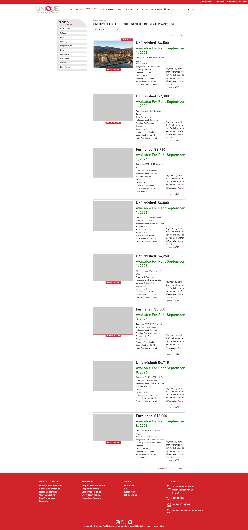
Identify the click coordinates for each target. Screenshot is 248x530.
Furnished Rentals (91, 498)
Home (70, 10)
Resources (129, 491)
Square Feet (65, 63)
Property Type (66, 46)
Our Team (128, 10)
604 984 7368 (206, 1)
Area (62, 37)
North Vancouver (48, 491)
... (174, 36)
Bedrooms (64, 54)
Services (88, 481)
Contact (139, 10)
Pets (62, 50)
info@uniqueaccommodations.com (232, 1)
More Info (171, 90)
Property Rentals (90, 488)
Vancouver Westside (49, 488)
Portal (158, 10)
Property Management (111, 10)
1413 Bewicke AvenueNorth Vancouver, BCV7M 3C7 (183, 489)
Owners (78, 10)
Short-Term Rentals (92, 494)
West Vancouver (47, 494)
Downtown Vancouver (50, 485)
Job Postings (130, 494)
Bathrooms (64, 59)
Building (63, 41)
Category (64, 33)
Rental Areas (91, 8)
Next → (181, 36)
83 (176, 36)
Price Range (65, 67)
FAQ (126, 488)
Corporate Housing (91, 491)
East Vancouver (47, 498)
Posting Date (65, 29)
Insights (149, 10)
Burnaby (43, 501)
